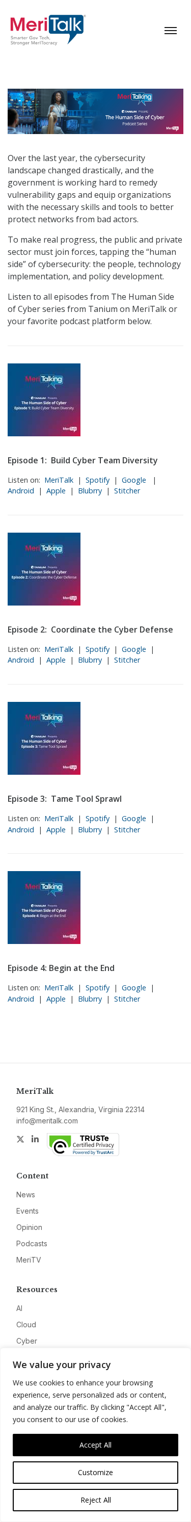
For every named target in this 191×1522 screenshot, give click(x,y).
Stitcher (127, 490)
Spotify (98, 480)
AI (19, 1308)
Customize (95, 1472)
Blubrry (90, 490)
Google (135, 480)
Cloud (26, 1324)
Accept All (95, 1445)
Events (27, 1210)
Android (21, 490)
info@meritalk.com (47, 1120)
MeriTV (28, 1259)
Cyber (26, 1340)
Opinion (29, 1227)
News (25, 1194)
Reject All (95, 1500)
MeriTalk (58, 480)
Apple (56, 490)
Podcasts (31, 1243)
